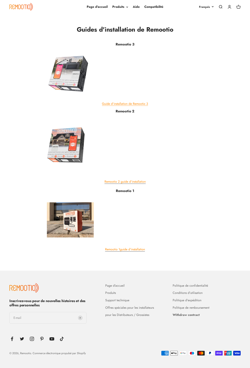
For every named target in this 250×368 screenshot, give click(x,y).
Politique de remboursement (191, 307)
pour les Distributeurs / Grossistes (127, 315)
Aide (136, 6)
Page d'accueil (97, 6)
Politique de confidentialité (190, 285)
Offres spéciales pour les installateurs (129, 307)
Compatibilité (153, 6)
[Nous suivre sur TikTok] (61, 338)
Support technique (117, 300)
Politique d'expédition (187, 300)
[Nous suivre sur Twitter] (22, 338)
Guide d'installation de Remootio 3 (125, 103)
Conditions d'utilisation (188, 293)
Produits (118, 6)
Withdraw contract (186, 315)
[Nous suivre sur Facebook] (12, 338)
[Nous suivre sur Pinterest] (42, 338)
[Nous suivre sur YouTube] (51, 338)
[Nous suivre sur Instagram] (32, 338)
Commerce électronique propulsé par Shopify (59, 353)
